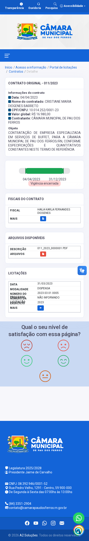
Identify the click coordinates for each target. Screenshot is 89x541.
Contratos (15, 71)
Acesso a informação (31, 67)
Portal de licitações (63, 67)
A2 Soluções (29, 535)
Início (8, 67)
